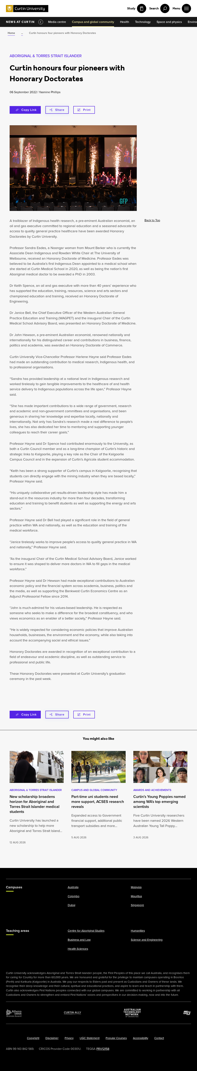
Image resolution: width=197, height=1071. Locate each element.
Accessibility (140, 1038)
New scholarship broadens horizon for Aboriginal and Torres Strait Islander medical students (34, 804)
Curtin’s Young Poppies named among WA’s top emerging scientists (159, 801)
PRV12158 (102, 1049)
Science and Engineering (147, 940)
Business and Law (79, 940)
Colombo (73, 896)
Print (87, 110)
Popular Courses (116, 1038)
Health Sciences (78, 949)
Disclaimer (51, 1038)
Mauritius (136, 896)
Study (131, 8)
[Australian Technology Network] (132, 1013)
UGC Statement (89, 1038)
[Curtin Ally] (72, 1013)
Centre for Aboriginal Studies (86, 931)
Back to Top (152, 220)
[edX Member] (187, 1013)
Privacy (69, 1038)
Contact (159, 1038)
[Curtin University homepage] (27, 8)
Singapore (137, 905)
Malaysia (136, 887)
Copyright (33, 1038)
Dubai (71, 905)
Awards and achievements (152, 790)
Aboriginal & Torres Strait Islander (46, 56)
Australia (73, 887)
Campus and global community (94, 790)
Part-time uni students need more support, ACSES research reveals (97, 801)
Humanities (138, 931)
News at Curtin (20, 22)
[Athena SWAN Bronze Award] (13, 1013)
